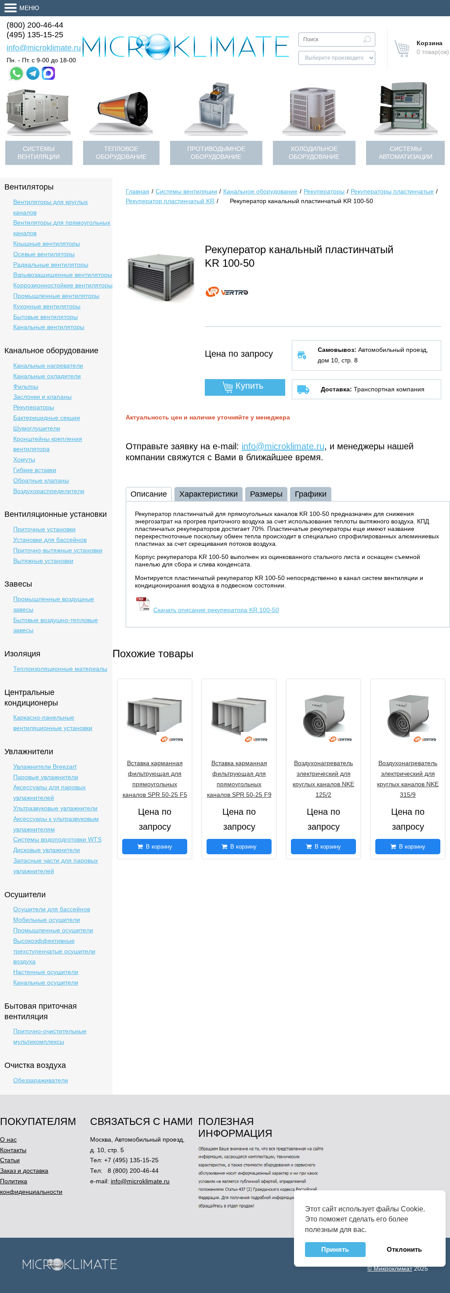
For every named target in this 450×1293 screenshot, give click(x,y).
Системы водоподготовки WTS (57, 839)
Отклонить (404, 1249)
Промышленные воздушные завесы (53, 604)
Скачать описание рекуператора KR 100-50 (216, 609)
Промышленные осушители (53, 930)
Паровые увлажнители (45, 777)
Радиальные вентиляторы (50, 264)
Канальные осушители (45, 982)
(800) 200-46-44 (35, 25)
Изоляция (22, 653)
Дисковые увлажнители (46, 849)
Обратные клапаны (41, 480)
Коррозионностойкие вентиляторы (62, 285)
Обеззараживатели (40, 1080)
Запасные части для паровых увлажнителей (55, 865)
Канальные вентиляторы (48, 326)
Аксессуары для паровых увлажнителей (49, 792)
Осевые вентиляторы (44, 254)
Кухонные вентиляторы (46, 306)
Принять (335, 1249)
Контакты (13, 1149)
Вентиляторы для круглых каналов (50, 207)
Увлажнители (28, 751)
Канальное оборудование (51, 350)
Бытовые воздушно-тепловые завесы (55, 625)
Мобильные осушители (46, 919)
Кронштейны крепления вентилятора (47, 444)
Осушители (25, 894)
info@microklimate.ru (44, 47)
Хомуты (24, 459)
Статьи (10, 1160)
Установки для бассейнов (50, 539)
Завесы (18, 584)
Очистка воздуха (35, 1065)
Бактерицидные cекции (46, 417)
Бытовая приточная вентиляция (40, 1011)
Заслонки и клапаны (42, 396)
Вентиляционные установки (55, 514)
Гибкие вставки (34, 469)
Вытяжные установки (43, 560)
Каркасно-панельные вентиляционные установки (52, 722)
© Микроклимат (389, 1268)
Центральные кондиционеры (31, 697)
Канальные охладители (47, 376)
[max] (48, 73)
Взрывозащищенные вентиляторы (62, 274)
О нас (8, 1139)
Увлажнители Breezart (44, 766)
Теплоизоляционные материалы (60, 668)
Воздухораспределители (48, 490)
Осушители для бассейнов (51, 909)
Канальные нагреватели (48, 365)
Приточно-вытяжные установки (57, 550)
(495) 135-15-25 (35, 34)
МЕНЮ (29, 7)
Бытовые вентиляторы (45, 316)
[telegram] (33, 73)
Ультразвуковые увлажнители (55, 808)
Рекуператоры (33, 407)
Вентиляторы (29, 187)
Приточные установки (44, 529)
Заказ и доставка (24, 1170)
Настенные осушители (45, 971)
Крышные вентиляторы (46, 243)
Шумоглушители (36, 428)
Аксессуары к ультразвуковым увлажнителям (56, 824)
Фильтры (25, 386)
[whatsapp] (16, 73)
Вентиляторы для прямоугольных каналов (61, 227)
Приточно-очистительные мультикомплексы (50, 1036)
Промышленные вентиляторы (56, 295)
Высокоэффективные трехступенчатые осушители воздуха (54, 951)
